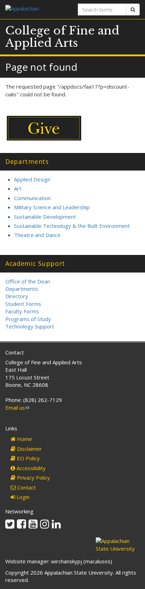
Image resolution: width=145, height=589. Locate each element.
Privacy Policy (32, 477)
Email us (17, 407)
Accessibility (30, 468)
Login (22, 496)
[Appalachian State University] (36, 9)
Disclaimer (28, 448)
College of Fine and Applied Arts (62, 37)
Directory (16, 296)
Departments (21, 288)
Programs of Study (28, 318)
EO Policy (27, 458)
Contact (26, 487)
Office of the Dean (27, 281)
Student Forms (23, 303)
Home (23, 438)
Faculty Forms (22, 311)
